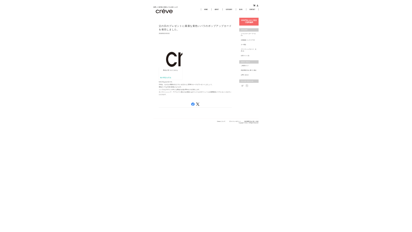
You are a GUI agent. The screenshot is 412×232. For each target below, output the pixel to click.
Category (229, 9)
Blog (240, 9)
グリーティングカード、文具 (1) (248, 50)
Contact (252, 9)
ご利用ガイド (245, 65)
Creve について (221, 121)
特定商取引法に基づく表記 (248, 70)
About (217, 9)
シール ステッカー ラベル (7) (248, 34)
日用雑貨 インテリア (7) (248, 40)
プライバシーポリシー (235, 121)
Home (206, 9)
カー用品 (243, 44)
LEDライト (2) (245, 55)
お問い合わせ (245, 75)
